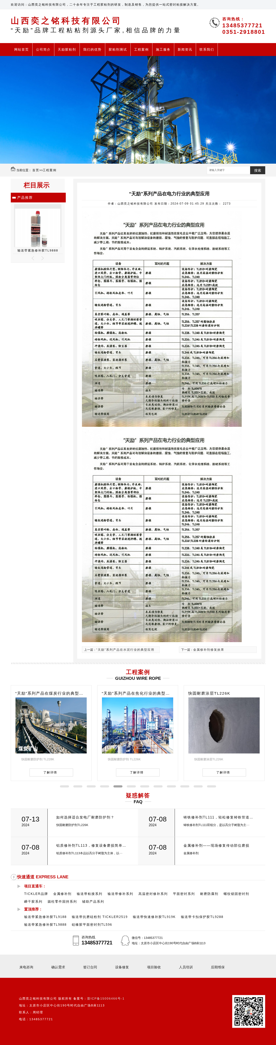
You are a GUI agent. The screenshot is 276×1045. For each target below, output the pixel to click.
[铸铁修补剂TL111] (224, 752)
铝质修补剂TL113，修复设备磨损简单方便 (92, 845)
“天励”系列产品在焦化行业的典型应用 (51, 693)
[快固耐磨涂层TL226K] (137, 752)
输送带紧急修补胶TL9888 (45, 924)
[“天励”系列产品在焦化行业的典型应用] (51, 752)
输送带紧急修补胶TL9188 (45, 917)
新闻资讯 (185, 49)
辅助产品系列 (93, 901)
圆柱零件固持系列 (62, 901)
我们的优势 (92, 49)
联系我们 (206, 49)
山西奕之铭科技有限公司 (96, 25)
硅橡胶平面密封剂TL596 (38, 250)
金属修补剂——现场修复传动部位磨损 (216, 845)
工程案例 (141, 49)
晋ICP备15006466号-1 (106, 998)
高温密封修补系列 (153, 894)
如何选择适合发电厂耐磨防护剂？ (85, 817)
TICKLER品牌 (36, 894)
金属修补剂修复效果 (208, 649)
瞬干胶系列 (33, 901)
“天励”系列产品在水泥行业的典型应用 (125, 649)
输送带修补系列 (120, 894)
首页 (35, 170)
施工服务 (163, 49)
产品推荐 (25, 197)
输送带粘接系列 (89, 894)
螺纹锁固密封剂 (236, 894)
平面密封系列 (184, 894)
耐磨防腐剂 (209, 894)
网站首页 (21, 49)
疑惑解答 (138, 795)
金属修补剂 (62, 894)
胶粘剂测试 (118, 49)
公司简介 (43, 49)
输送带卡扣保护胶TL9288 (202, 917)
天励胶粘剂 (67, 49)
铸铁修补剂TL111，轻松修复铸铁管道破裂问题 (219, 817)
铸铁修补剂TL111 (205, 693)
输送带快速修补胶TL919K (154, 917)
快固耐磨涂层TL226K (123, 693)
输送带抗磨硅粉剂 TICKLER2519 (100, 917)
